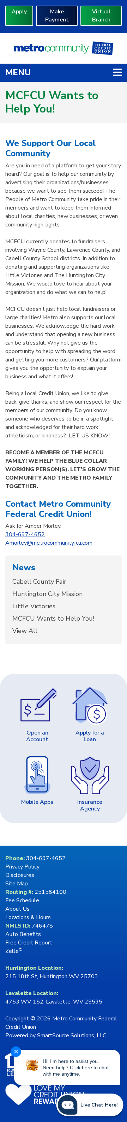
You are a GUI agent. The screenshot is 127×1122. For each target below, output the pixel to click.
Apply (19, 11)
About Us (17, 909)
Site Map (16, 883)
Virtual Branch (101, 16)
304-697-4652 (25, 534)
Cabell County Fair (39, 581)
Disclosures (19, 875)
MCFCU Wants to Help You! (53, 618)
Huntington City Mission (47, 594)
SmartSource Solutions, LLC (71, 1035)
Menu (63, 72)
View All (24, 631)
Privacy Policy (22, 867)
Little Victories (33, 606)
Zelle (14, 951)
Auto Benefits (23, 934)
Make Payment (57, 16)
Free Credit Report (28, 943)
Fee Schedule (22, 900)
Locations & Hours (28, 917)
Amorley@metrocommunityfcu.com (48, 543)
